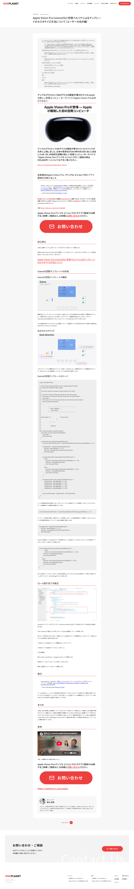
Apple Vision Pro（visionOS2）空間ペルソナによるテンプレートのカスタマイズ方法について (69, 59)
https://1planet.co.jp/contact (52, 86)
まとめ (44, 77)
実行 (43, 75)
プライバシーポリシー (10, 880)
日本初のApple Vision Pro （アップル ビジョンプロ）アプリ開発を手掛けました (65, 50)
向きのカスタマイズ (50, 67)
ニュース (116, 882)
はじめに (44, 56)
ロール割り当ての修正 (48, 72)
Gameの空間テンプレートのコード (54, 70)
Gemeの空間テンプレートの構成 (53, 65)
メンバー (116, 875)
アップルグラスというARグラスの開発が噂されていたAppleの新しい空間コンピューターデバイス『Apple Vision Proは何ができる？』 (68, 41)
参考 (43, 80)
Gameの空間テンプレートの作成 (51, 62)
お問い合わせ (125, 875)
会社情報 (116, 879)
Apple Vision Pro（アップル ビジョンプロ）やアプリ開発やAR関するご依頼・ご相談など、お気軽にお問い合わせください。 (69, 53)
